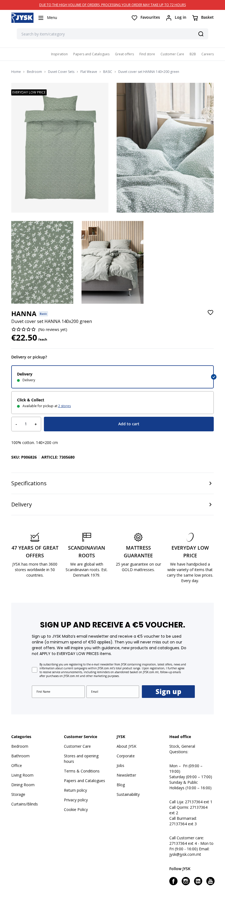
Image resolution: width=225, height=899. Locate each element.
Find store (147, 54)
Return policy (75, 790)
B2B (193, 54)
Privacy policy (76, 799)
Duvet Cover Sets (61, 72)
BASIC (107, 72)
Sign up (168, 691)
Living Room (22, 775)
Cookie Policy (76, 809)
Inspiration (59, 54)
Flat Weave (88, 72)
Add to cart (128, 423)
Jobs (120, 765)
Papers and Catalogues (91, 54)
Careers (207, 54)
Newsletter (126, 775)
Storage (18, 794)
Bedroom (34, 72)
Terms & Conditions (82, 771)
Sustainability (128, 794)
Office (16, 765)
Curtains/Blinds (24, 804)
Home (16, 72)
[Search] (200, 33)
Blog (121, 784)
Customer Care (172, 54)
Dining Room (23, 784)
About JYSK (126, 746)
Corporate (126, 755)
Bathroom (20, 755)
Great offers (124, 54)
